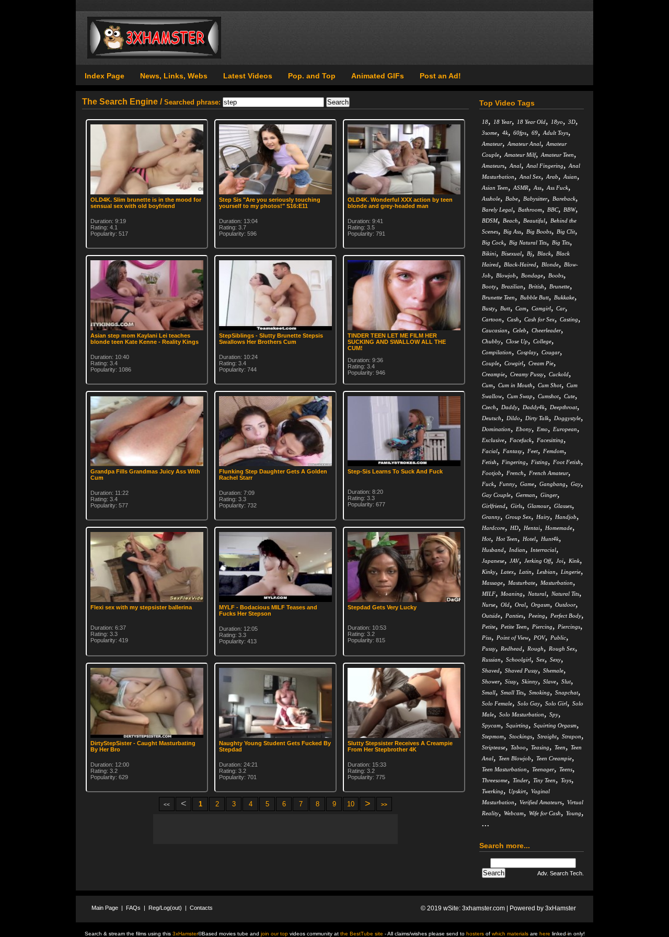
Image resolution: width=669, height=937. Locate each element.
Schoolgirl (518, 659)
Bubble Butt (534, 297)
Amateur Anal (524, 144)
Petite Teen (514, 626)
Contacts (201, 908)
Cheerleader (546, 330)
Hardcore (493, 528)
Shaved (491, 670)
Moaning (512, 594)
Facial (490, 451)
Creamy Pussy (527, 374)
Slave (549, 681)
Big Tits (561, 242)
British (536, 286)
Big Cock (493, 242)
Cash (513, 319)
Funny (507, 484)
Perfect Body (565, 615)
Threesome (494, 780)
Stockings (520, 736)
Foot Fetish (567, 462)
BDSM (490, 220)
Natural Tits (565, 594)
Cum (487, 385)
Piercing (542, 626)
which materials (510, 933)
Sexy (555, 659)
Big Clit (566, 231)
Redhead (511, 648)
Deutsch (491, 418)
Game (527, 484)
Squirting (517, 725)
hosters (475, 933)
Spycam (491, 725)
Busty (488, 308)
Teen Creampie (554, 758)
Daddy (509, 407)
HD (514, 528)
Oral (520, 604)
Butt (505, 308)
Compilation (497, 352)
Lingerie (571, 572)
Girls (516, 506)
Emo (542, 429)
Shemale (553, 670)
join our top (274, 933)
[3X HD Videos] (154, 56)
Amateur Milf (520, 155)
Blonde (550, 264)
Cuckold (559, 374)
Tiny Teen (544, 780)
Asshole (491, 198)
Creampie (493, 374)
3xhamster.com (483, 908)
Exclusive (493, 440)
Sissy (510, 681)
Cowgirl (513, 363)
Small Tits (512, 692)
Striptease (493, 747)
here (544, 933)
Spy (553, 714)
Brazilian (512, 286)
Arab (552, 176)
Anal (515, 166)
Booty (489, 286)
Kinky (488, 572)
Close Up (517, 341)
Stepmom (493, 736)
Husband (493, 550)
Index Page (104, 76)
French (515, 473)
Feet (532, 451)
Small (488, 692)
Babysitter (535, 198)
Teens (565, 769)
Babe (511, 198)
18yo (557, 122)
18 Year (502, 122)
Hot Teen (506, 539)
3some (489, 133)
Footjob (491, 473)
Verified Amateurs (541, 802)
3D (571, 122)
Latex (507, 572)
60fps (519, 133)
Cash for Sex (539, 319)
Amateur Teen (557, 155)
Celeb (519, 330)
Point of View (512, 637)
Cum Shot (549, 385)
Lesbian (546, 572)
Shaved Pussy (521, 670)
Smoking (539, 692)
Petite (488, 626)
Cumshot (548, 396)
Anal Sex (530, 176)
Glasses (563, 506)
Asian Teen (495, 187)
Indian (517, 550)
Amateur (492, 144)
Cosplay (526, 352)
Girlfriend (493, 506)
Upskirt (517, 791)
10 (350, 804)
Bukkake (564, 297)
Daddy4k (534, 407)
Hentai (532, 528)
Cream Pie (540, 363)
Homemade (558, 528)
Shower (491, 681)
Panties (514, 615)
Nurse (488, 604)
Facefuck (521, 440)
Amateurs (493, 166)
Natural (537, 594)
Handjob (565, 517)
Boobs (555, 275)
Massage (492, 583)
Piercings (569, 626)
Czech (489, 407)
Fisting (539, 462)
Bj (529, 253)
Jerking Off (537, 561)
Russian (491, 659)
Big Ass (512, 231)
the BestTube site (361, 933)
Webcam (514, 813)
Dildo (513, 418)
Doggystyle (567, 418)
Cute (569, 396)
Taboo (518, 747)
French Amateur (548, 473)
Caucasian (494, 330)
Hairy (543, 517)
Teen (560, 747)
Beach (510, 220)
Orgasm (540, 604)
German (525, 495)
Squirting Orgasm (555, 725)
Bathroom (530, 209)
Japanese (493, 561)
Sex (540, 659)
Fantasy (512, 451)
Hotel (529, 539)
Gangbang (552, 484)
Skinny (530, 681)
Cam (520, 308)
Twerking (492, 791)
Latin (525, 572)
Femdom (553, 451)
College (542, 341)
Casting (569, 319)
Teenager (543, 769)
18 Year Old (531, 122)
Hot (486, 539)
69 (535, 133)
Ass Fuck (557, 187)
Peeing (536, 615)
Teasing (540, 747)
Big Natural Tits (528, 242)
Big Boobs (538, 231)
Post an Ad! (440, 76)
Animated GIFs (377, 76)
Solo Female (497, 703)
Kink (574, 561)
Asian (570, 176)
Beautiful (534, 220)
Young (573, 813)
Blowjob (506, 275)
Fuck (488, 484)
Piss (486, 637)
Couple (490, 363)
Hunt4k (550, 539)
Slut (566, 681)
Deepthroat (563, 407)
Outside (491, 615)
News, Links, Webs (173, 76)
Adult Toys (555, 133)
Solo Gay (528, 703)
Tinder (520, 780)
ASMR (520, 187)
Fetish (489, 462)
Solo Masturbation (521, 714)
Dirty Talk (537, 418)
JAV (514, 561)
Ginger (548, 495)
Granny (491, 517)
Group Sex (518, 517)
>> (384, 804)
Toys (566, 780)
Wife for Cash (545, 813)
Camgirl (541, 308)
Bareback (563, 198)
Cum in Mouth (515, 385)
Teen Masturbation (504, 769)
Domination (496, 429)
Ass (537, 187)
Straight (547, 736)
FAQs (133, 908)
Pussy (488, 648)
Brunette (559, 286)
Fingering (514, 462)
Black (544, 253)
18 (485, 122)
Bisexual (511, 253)
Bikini (489, 253)
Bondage (532, 275)
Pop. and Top (312, 76)
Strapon (571, 736)
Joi (559, 561)
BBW (569, 209)
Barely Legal (497, 209)
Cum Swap (520, 396)
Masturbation (556, 583)
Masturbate (521, 583)
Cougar (550, 352)
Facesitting (550, 440)
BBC (552, 209)
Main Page (104, 908)
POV (539, 637)
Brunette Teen (498, 297)
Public (558, 637)
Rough (535, 648)
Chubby (491, 341)
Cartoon (492, 319)
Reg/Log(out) (165, 908)
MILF (488, 594)
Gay (576, 484)
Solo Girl (556, 703)
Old (505, 604)
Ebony (524, 429)
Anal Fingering (544, 166)
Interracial (543, 550)
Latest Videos (247, 76)
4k (505, 133)
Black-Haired (520, 264)
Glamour (538, 506)
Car (560, 308)
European (565, 429)
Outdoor (565, 604)
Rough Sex (562, 648)
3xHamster (560, 908)
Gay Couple (496, 495)
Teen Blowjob (515, 758)
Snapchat (566, 692)
